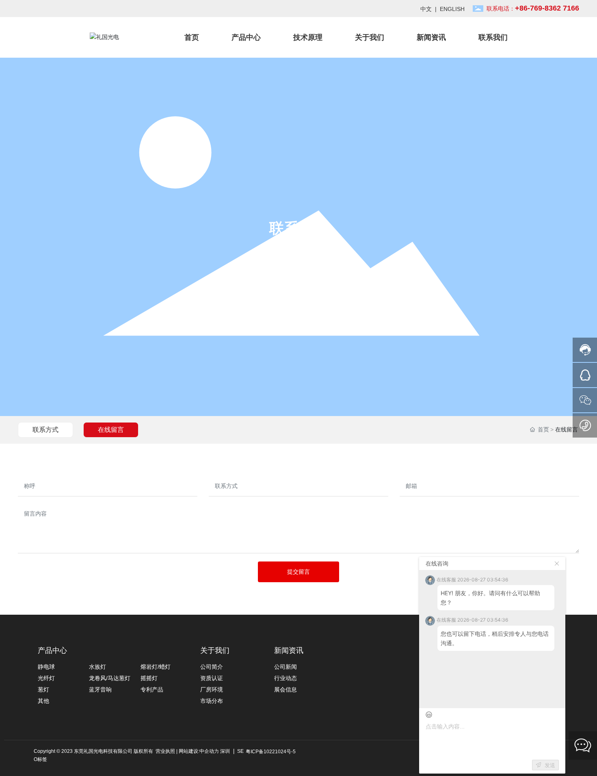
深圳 (225, 751)
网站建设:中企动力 (199, 751)
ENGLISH (452, 9)
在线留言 (111, 429)
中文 (426, 9)
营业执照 (165, 751)
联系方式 (45, 429)
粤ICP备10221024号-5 (271, 751)
